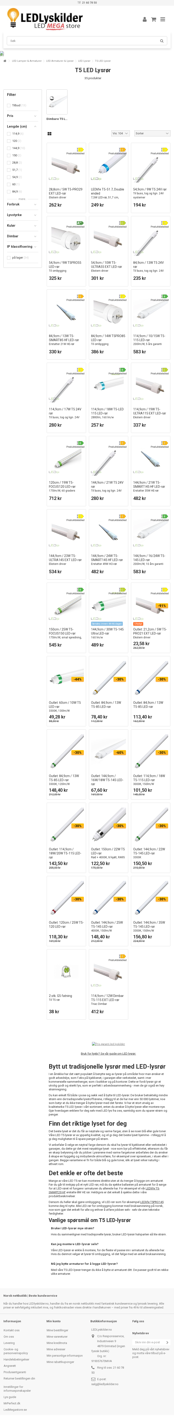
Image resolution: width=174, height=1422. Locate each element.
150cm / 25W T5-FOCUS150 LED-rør (65, 635)
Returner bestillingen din (19, 1378)
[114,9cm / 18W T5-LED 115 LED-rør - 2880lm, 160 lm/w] (108, 385)
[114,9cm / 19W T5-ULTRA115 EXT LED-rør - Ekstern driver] (150, 385)
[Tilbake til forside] (4, 61)
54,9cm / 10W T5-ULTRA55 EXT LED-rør (106, 266)
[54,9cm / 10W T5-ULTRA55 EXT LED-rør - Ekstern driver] (108, 238)
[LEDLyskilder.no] (68, 19)
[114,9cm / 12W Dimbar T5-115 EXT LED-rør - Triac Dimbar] (108, 971)
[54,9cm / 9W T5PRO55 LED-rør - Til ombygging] (66, 238)
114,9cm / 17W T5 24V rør (65, 415)
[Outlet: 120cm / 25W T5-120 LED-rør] (66, 898)
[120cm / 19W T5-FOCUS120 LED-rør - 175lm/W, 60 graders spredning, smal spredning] (66, 458)
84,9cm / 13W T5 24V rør (148, 268)
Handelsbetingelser (16, 1359)
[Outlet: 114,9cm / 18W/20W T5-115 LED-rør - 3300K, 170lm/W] (66, 825)
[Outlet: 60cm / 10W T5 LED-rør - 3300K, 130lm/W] (66, 678)
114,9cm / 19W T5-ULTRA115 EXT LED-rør (149, 413)
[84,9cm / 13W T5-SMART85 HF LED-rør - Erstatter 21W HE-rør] (66, 311)
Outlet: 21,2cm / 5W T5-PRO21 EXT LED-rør (150, 633)
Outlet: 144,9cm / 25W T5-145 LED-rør (107, 926)
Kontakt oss (11, 1330)
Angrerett (10, 1365)
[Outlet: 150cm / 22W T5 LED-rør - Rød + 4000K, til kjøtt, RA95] (108, 825)
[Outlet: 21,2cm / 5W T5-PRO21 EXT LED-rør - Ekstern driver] (150, 604)
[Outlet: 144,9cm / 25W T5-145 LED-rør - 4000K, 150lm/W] (108, 898)
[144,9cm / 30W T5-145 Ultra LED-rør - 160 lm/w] (108, 604)
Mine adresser (56, 1349)
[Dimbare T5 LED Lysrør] (57, 102)
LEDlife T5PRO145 (152, 1202)
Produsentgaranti (15, 1372)
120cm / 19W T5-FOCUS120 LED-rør (65, 488)
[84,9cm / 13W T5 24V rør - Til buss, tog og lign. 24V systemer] (150, 238)
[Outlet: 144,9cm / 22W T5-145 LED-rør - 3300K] (150, 825)
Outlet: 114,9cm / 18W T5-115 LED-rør (149, 780)
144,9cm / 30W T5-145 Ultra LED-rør (107, 633)
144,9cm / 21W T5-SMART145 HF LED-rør (149, 486)
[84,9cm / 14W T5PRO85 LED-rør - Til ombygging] (108, 311)
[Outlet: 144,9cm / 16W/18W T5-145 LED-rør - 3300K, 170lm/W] (108, 751)
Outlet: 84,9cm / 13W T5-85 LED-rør (64, 780)
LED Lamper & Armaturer (27, 60)
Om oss (9, 1336)
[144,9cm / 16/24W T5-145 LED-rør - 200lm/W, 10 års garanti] (150, 531)
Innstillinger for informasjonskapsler (17, 1388)
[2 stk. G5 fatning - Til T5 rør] (66, 971)
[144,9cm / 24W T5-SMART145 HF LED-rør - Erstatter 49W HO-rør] (108, 531)
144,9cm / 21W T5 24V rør (107, 488)
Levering (9, 1343)
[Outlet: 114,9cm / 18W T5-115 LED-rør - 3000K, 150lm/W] (150, 751)
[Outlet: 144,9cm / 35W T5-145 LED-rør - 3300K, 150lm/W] (150, 898)
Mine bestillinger (57, 1330)
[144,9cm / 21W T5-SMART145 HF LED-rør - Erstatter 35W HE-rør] (150, 458)
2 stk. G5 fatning (60, 997)
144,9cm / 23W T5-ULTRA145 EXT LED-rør (65, 560)
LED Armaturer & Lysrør (60, 60)
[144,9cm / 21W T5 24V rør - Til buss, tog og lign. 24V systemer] (108, 458)
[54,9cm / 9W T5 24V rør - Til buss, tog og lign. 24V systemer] (150, 165)
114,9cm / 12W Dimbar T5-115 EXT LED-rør (107, 1000)
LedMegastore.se (15, 1409)
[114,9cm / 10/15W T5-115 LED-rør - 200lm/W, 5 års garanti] (150, 311)
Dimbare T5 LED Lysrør (57, 119)
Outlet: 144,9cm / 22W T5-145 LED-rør (149, 853)
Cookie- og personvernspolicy (16, 1351)
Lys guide (10, 1397)
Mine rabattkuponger (60, 1362)
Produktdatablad (75, 153)
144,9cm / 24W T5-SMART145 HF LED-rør (107, 560)
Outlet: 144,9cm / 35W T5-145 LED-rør (149, 926)
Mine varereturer (57, 1336)
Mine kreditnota (57, 1343)
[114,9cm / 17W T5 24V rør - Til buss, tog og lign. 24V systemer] (66, 385)
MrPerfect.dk (12, 1403)
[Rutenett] (49, 134)
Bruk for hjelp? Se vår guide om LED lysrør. (108, 1053)
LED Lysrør (84, 60)
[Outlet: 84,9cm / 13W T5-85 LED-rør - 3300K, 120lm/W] (66, 751)
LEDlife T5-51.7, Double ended (107, 197)
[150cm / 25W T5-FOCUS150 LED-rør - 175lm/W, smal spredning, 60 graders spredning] (66, 604)
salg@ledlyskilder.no (104, 1384)
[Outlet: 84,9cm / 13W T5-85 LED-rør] (108, 678)
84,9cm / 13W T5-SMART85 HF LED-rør (64, 340)
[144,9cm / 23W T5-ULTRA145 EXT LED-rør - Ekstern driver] (66, 531)
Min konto (53, 1321)
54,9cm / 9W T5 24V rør (150, 193)
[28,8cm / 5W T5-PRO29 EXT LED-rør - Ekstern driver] (66, 165)
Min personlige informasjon (65, 1355)
